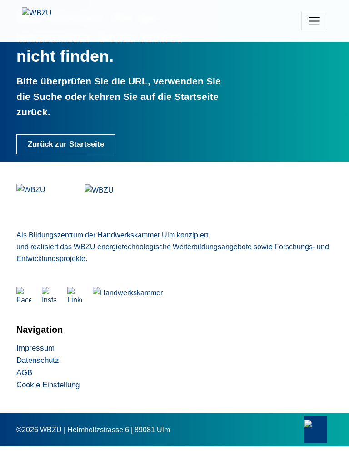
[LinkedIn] (74, 294)
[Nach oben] (315, 430)
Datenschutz (37, 360)
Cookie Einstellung (48, 385)
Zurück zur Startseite (66, 144)
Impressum (35, 348)
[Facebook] (23, 294)
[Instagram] (49, 294)
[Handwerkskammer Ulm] (131, 294)
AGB (24, 372)
